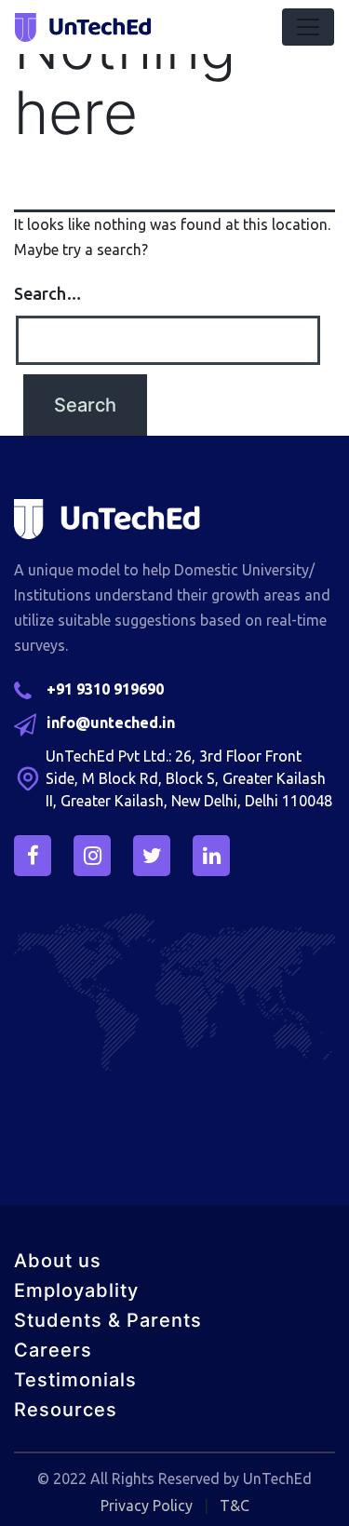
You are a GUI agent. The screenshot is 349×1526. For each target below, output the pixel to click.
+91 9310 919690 (105, 689)
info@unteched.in (111, 722)
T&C (234, 1505)
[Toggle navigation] (308, 27)
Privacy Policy (147, 1505)
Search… (48, 293)
